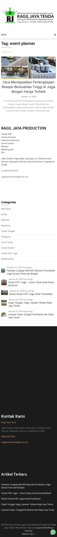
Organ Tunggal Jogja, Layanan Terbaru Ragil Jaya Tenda (27, 504)
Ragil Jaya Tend (8, 422)
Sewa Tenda (7, 242)
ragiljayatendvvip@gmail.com (14, 177)
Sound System (8, 248)
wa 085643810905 (9, 171)
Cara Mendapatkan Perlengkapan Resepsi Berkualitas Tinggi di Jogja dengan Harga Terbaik (28, 87)
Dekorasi (5, 220)
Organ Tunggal (8, 231)
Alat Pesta (6, 209)
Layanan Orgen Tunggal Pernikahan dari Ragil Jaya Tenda (27, 510)
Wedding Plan (7, 259)
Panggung (6, 237)
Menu (4, 35)
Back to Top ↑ (28, 534)
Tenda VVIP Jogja (9, 253)
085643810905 (8, 436)
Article (4, 214)
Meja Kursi (6, 225)
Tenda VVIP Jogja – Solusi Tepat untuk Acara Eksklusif (26, 493)
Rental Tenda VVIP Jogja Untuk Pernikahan (21, 499)
